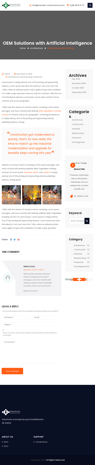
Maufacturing (26, 77)
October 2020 (78, 88)
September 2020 (79, 92)
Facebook (28, 172)
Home (23, 48)
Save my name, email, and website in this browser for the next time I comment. (30, 334)
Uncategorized (78, 142)
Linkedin (46, 172)
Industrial (76, 129)
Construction (77, 124)
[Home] (11, 5)
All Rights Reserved (55, 460)
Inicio (6, 442)
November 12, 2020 (24, 74)
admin (7, 74)
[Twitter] (14, 239)
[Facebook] (11, 239)
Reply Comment (30, 291)
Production (37, 77)
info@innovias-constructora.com (48, 5)
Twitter (35, 172)
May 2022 (76, 79)
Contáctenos (41, 442)
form (6, 446)
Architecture (36, 48)
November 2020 (79, 83)
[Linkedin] (19, 239)
